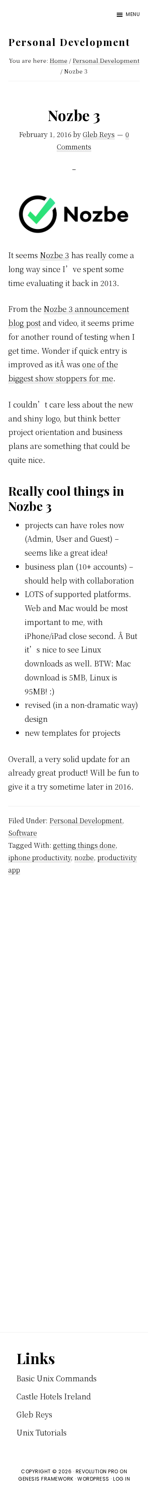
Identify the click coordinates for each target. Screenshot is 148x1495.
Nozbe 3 (54, 255)
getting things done (84, 845)
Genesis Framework (46, 1478)
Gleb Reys (34, 1414)
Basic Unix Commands (56, 1378)
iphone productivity (39, 857)
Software (22, 833)
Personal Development (69, 41)
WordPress (93, 1478)
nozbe (84, 857)
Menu (133, 14)
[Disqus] (74, 995)
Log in (121, 1478)
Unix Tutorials (41, 1432)
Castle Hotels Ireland (53, 1396)
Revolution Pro (97, 1471)
